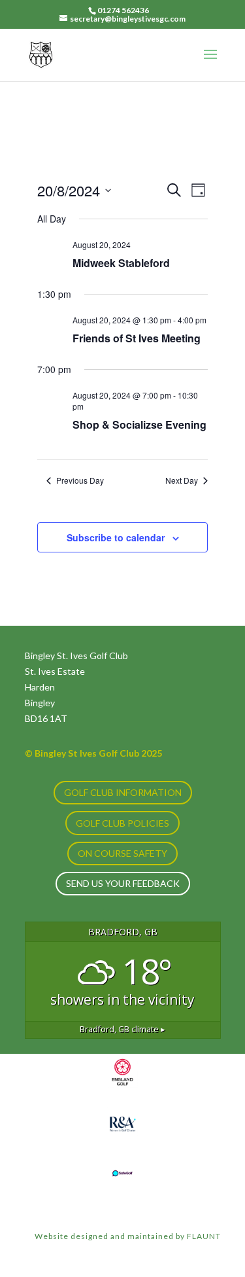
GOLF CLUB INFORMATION (123, 792)
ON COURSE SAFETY (122, 853)
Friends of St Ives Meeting (137, 338)
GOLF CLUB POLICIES (122, 823)
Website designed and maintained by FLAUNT (128, 1236)
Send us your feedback (123, 883)
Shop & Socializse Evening (139, 424)
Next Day (181, 480)
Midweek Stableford (121, 262)
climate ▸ (122, 1029)
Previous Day (80, 480)
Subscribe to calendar (116, 537)
